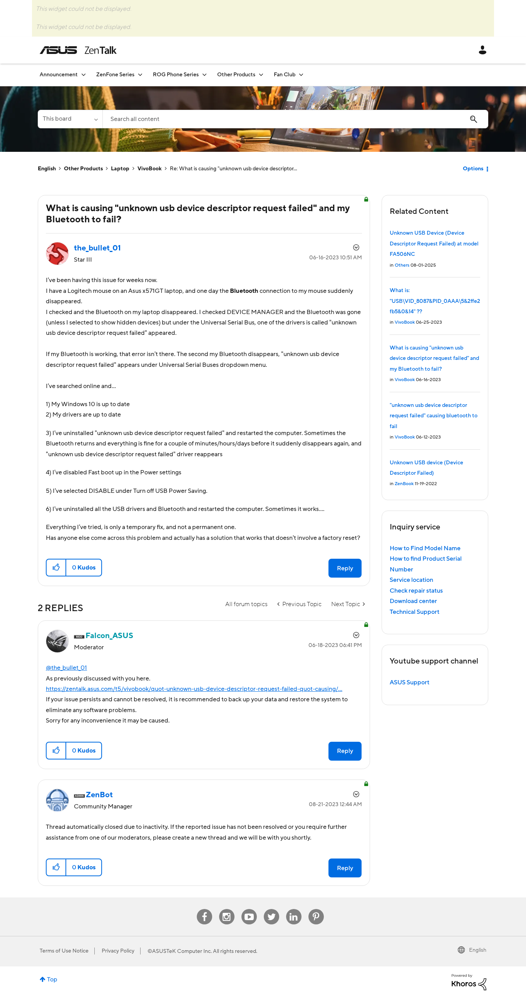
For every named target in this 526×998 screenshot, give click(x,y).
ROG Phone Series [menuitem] (176, 74)
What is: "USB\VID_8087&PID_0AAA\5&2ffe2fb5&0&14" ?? (435, 301)
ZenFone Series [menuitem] (115, 74)
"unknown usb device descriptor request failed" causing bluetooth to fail (433, 416)
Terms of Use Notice (64, 951)
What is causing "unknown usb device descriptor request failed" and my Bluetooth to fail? (434, 358)
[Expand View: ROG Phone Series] (204, 74)
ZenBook (404, 484)
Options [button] (473, 168)
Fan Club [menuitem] (284, 74)
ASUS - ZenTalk (78, 50)
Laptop (120, 168)
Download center (413, 601)
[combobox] (295, 119)
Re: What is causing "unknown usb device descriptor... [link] (233, 168)
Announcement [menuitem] (59, 74)
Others (402, 265)
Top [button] (52, 979)
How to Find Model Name (425, 548)
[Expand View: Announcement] (83, 74)
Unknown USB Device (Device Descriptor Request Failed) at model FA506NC (434, 244)
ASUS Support (409, 682)
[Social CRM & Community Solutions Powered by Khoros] (469, 982)
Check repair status (416, 591)
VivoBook (149, 168)
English (47, 168)
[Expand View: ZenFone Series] (140, 74)
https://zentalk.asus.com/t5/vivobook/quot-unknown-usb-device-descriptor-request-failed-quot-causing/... (194, 689)
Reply (345, 568)
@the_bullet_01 (66, 668)
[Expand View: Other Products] (261, 74)
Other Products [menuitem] (236, 74)
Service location (411, 580)
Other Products (83, 168)
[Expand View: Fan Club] (301, 74)
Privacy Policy (118, 951)
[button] (56, 567)
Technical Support (414, 612)
